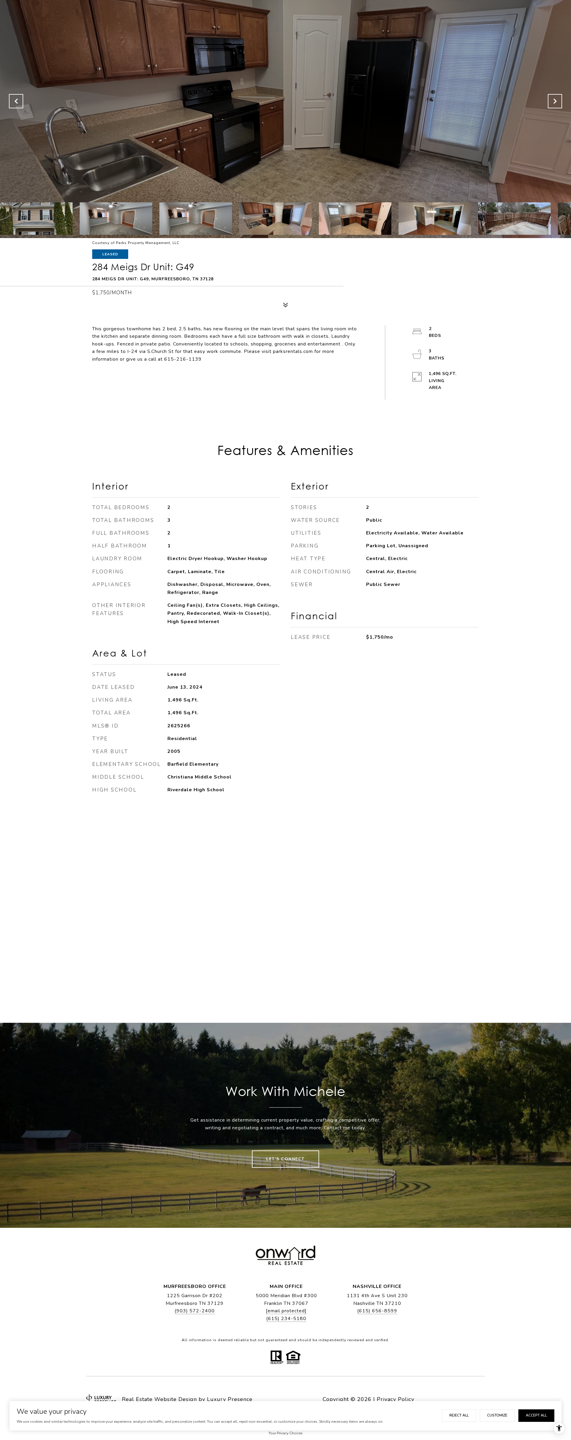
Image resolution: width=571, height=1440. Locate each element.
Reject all (459, 1415)
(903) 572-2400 (195, 1311)
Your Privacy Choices (286, 1433)
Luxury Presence (229, 1399)
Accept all (536, 1415)
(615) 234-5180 (286, 1318)
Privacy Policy (395, 1399)
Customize (497, 1415)
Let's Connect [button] (285, 1159)
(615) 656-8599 (377, 1311)
